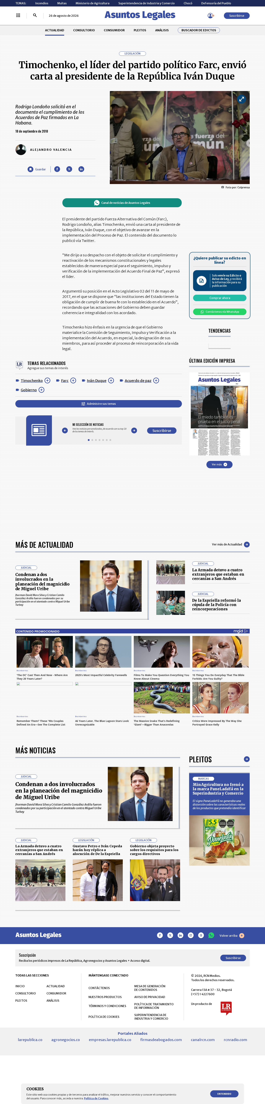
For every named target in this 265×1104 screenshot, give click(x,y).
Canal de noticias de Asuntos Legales (125, 203)
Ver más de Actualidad (227, 544)
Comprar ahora (219, 298)
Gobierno (29, 390)
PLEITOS (140, 30)
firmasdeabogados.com (161, 1039)
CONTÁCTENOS (99, 988)
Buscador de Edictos (199, 30)
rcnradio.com (235, 1039)
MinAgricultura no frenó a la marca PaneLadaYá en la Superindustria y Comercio (218, 788)
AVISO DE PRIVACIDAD (149, 997)
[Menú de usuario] (210, 16)
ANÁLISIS (162, 30)
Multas (62, 3)
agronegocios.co (65, 1039)
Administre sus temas (101, 403)
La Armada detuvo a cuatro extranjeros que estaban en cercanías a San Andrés (218, 574)
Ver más (217, 464)
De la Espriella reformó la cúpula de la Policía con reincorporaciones (216, 604)
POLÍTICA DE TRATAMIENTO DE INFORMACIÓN (154, 1006)
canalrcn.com (203, 1039)
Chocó (188, 3)
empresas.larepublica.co (110, 1039)
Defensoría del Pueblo (216, 3)
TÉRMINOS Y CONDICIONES (107, 1006)
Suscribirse (236, 15)
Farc (65, 380)
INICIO (20, 986)
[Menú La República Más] (18, 15)
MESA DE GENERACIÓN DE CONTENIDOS (149, 988)
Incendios (41, 3)
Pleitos (200, 759)
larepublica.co (30, 1039)
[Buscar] (35, 15)
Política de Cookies (96, 1098)
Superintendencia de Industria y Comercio (146, 3)
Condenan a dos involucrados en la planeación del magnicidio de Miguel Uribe (42, 581)
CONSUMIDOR (114, 30)
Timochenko (32, 380)
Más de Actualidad (44, 544)
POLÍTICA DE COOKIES (104, 1017)
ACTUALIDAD (54, 30)
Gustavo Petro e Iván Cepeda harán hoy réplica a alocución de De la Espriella (97, 850)
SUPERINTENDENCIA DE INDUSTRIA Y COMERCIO (151, 1016)
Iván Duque (96, 380)
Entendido (224, 1093)
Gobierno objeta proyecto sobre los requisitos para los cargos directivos (154, 850)
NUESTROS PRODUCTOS (105, 997)
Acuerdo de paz (138, 380)
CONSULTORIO (84, 30)
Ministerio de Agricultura (92, 3)
